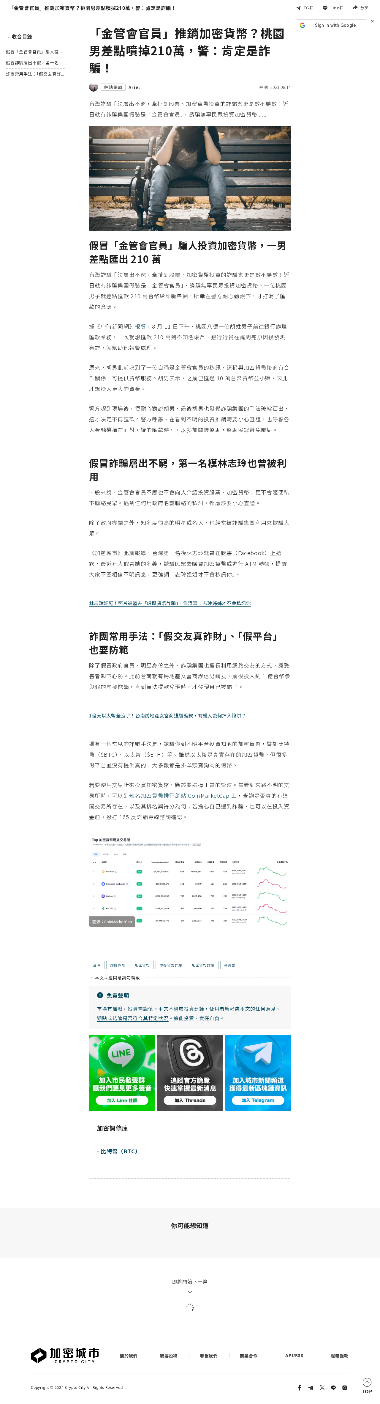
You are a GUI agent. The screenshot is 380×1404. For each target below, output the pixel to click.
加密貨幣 (142, 965)
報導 (140, 326)
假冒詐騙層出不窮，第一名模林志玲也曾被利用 (34, 63)
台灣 (97, 965)
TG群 (309, 7)
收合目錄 (20, 36)
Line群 (336, 7)
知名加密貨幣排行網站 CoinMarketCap (179, 795)
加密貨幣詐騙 (203, 965)
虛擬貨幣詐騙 (170, 965)
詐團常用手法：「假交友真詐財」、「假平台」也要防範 (33, 74)
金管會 (229, 965)
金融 (263, 87)
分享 (364, 7)
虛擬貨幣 (117, 965)
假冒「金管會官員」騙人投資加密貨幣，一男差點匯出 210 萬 (35, 51)
